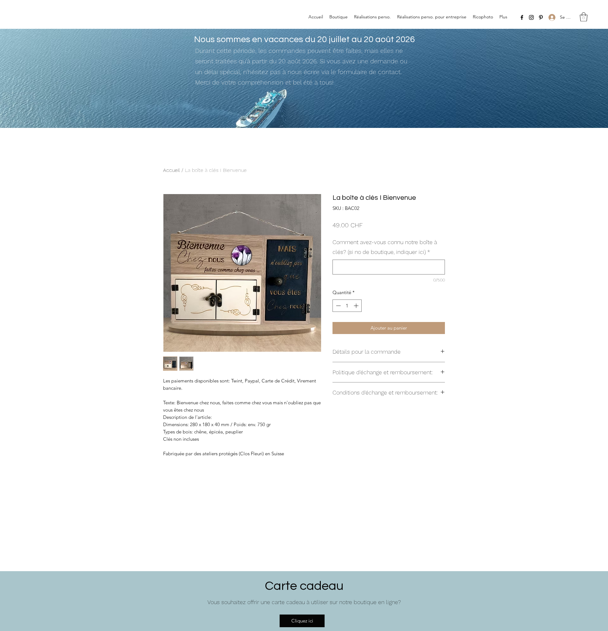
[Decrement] (337, 306)
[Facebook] (522, 17)
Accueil (171, 170)
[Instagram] (531, 17)
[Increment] (356, 306)
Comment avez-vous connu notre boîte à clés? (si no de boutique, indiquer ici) (384, 247)
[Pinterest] (541, 17)
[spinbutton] (347, 306)
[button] (583, 17)
